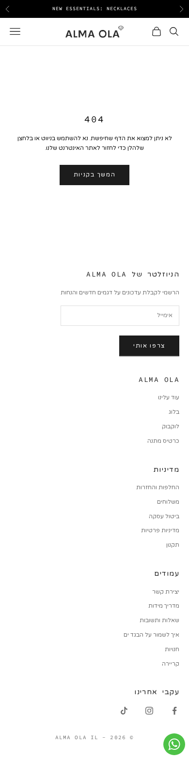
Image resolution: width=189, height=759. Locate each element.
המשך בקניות (94, 174)
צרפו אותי (149, 345)
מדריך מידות (163, 605)
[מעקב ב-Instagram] (149, 710)
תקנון (172, 544)
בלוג (174, 412)
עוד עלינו (168, 397)
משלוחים (168, 501)
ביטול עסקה (164, 516)
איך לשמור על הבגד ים (151, 634)
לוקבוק (170, 426)
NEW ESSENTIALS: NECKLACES (94, 8)
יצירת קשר (165, 591)
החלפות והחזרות (157, 487)
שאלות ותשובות (159, 620)
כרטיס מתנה (163, 441)
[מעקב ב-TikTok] (124, 710)
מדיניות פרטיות (160, 530)
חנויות (172, 649)
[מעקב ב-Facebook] (174, 710)
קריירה (170, 663)
